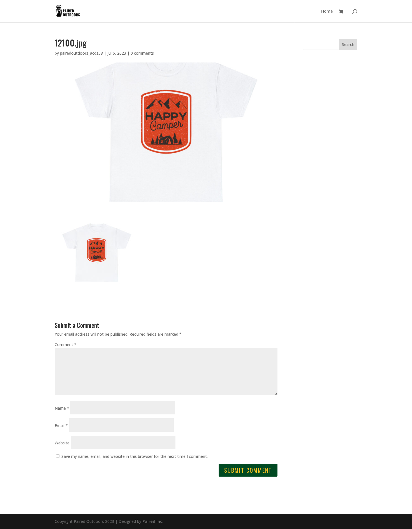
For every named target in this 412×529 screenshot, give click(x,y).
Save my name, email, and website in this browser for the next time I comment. (134, 456)
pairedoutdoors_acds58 (81, 53)
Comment (66, 344)
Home (327, 11)
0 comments (142, 53)
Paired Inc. (152, 521)
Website (62, 443)
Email (61, 425)
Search (348, 44)
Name (62, 408)
